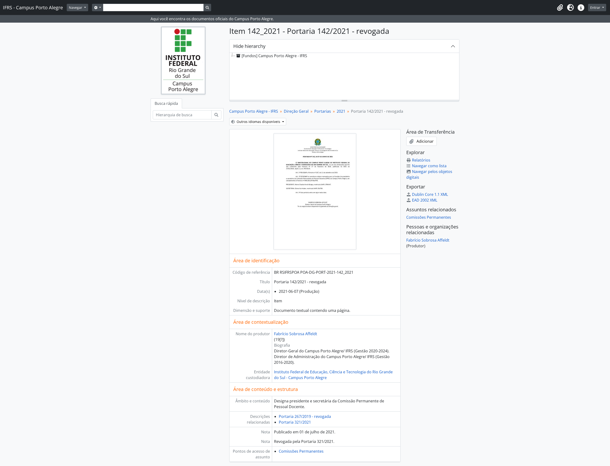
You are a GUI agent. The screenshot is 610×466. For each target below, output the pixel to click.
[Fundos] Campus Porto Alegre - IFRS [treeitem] (274, 55)
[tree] (344, 77)
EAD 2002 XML (424, 200)
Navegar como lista (429, 165)
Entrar (595, 7)
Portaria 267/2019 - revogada (305, 416)
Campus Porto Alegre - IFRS (253, 111)
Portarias (322, 111)
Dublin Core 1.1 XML (430, 194)
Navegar (76, 7)
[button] (560, 7)
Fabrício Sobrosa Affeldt (295, 333)
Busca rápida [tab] (166, 103)
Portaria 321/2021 (295, 422)
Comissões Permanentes (301, 451)
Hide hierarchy (249, 46)
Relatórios (421, 160)
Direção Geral (296, 111)
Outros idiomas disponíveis (258, 121)
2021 (341, 111)
